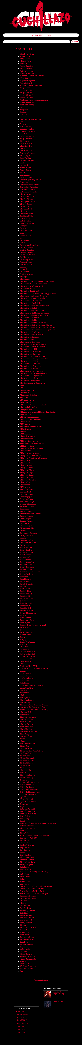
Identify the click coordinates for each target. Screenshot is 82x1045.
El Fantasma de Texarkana (32, 419)
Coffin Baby (25, 218)
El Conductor (26, 402)
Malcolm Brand (27, 700)
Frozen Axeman (27, 516)
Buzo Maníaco (26, 177)
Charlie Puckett (27, 197)
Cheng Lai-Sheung (28, 201)
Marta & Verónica (28, 717)
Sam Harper (25, 881)
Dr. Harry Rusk (26, 259)
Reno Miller (25, 855)
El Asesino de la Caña (29, 308)
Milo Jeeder (25, 768)
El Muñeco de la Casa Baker (32, 448)
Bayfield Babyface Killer (31, 119)
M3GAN (23, 690)
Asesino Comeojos (27, 105)
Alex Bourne (25, 78)
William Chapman (28, 966)
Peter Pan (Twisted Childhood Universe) (38, 823)
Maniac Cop (25, 702)
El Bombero (25, 385)
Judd (22, 630)
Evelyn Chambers (28, 504)
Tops (49, 35)
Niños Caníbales (27, 787)
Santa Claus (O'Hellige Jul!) (32, 891)
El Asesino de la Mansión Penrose (35, 315)
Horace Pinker (26, 569)
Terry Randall (26, 923)
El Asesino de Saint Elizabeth (33, 344)
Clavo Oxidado (26, 214)
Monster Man (26, 770)
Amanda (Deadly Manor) (31, 85)
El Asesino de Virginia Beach (32, 347)
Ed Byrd (23, 269)
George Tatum (26, 521)
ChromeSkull (26, 209)
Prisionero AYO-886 (28, 838)
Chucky (23, 211)
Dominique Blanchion (30, 245)
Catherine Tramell (28, 192)
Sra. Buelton (25, 908)
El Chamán (25, 397)
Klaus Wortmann (27, 642)
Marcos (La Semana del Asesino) (34, 710)
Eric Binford (25, 492)
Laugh (23, 671)
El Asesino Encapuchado (30, 381)
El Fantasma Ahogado (29, 417)
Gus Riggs (24, 545)
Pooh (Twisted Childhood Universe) (36, 835)
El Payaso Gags (26, 472)
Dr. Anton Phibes (27, 255)
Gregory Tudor (26, 540)
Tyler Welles (25, 949)
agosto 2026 (21, 1014)
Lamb (22, 664)
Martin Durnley (27, 724)
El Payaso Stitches (28, 480)
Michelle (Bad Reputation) (31, 751)
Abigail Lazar (26, 61)
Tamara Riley (26, 915)
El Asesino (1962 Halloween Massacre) (37, 281)
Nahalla (23, 780)
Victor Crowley (27, 954)
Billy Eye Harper (27, 136)
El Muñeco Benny (28, 446)
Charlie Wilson (27, 199)
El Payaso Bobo (26, 463)
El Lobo (23, 431)
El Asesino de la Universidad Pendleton (37, 327)
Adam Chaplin (26, 66)
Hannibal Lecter (27, 548)
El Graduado (25, 422)
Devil (22, 243)
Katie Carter (25, 635)
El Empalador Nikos (28, 407)
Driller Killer (26, 264)
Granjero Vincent (28, 535)
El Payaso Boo (26, 465)
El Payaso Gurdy (27, 475)
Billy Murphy (26, 143)
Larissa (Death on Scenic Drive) (34, 668)
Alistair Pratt (26, 83)
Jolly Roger (25, 627)
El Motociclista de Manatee (32, 443)
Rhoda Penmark (27, 857)
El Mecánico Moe (27, 436)
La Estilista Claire (28, 652)
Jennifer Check (27, 606)
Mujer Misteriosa (27, 775)
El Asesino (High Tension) (31, 286)
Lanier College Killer (29, 666)
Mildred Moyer (27, 760)
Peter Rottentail (27, 826)
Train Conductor (27, 937)
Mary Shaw (25, 734)
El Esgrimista (26, 410)
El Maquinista (26, 434)
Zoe (21, 971)
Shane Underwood (28, 898)
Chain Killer (25, 194)
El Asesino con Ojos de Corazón (33, 296)
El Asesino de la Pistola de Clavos (34, 322)
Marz (22, 739)
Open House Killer (28, 802)
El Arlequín (25, 279)
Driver (23, 267)
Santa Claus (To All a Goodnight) (34, 894)
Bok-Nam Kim (26, 151)
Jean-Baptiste (26, 603)
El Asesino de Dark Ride (30, 303)
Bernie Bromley (27, 129)
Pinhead (24, 831)
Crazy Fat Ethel (27, 223)
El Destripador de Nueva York (33, 405)
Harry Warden (26, 552)
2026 (20, 1012)
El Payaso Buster (27, 468)
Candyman (25, 182)
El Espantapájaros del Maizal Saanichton (38, 412)
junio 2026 (21, 1020)
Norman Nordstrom (29, 794)
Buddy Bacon (25, 170)
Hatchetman (25, 555)
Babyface (24, 110)
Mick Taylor (25, 753)
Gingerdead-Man (27, 528)
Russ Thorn (25, 877)
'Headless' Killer (27, 54)
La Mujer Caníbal (27, 654)
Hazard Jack (25, 557)
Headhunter (25, 560)
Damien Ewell (26, 230)
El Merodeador (26, 439)
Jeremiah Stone (27, 610)
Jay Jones (24, 601)
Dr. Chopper (25, 257)
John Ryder (25, 623)
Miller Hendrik (27, 765)
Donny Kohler (26, 247)
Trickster (24, 947)
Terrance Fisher (27, 920)
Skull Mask (25, 901)
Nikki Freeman (27, 785)
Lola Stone (24, 683)
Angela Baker (26, 93)
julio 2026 (21, 1017)
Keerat (23, 637)
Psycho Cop (25, 840)
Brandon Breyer (27, 160)
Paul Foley (25, 819)
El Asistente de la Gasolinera (32, 383)
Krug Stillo (25, 644)
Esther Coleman (27, 499)
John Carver (25, 618)
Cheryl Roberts (26, 204)
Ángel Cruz (25, 88)
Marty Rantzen (27, 727)
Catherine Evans (27, 189)
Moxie (23, 772)
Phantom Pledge (27, 828)
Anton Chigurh (27, 95)
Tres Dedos (24, 942)
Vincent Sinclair (27, 956)
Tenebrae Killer (27, 918)
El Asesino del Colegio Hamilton (34, 359)
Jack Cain (24, 577)
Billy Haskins (26, 139)
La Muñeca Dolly (27, 656)
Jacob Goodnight (27, 593)
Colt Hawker (25, 221)
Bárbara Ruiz (25, 114)
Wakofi (23, 961)
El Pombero (25, 485)
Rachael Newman (28, 845)
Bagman (23, 112)
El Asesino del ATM (28, 349)
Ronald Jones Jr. (27, 869)
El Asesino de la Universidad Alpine (36, 325)
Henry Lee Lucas (27, 567)
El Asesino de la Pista (29, 320)
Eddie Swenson (27, 274)
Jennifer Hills (26, 608)
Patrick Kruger (27, 816)
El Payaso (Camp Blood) (30, 453)
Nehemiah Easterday (29, 782)
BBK (22, 122)
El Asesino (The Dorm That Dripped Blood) (38, 293)
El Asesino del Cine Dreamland (33, 356)
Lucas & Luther (26, 688)
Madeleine (25, 695)
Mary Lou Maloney (28, 731)
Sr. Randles (25, 906)
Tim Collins (25, 930)
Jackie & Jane (26, 589)
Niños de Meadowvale (30, 792)
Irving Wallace (26, 574)
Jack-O (23, 586)
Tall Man (24, 913)
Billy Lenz (24, 141)
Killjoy (23, 639)
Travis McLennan (28, 939)
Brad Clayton (26, 155)
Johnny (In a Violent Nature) (33, 625)
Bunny (23, 172)
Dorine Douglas (27, 250)
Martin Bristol (26, 719)
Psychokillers (37, 35)
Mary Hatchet (26, 729)
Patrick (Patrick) (27, 809)
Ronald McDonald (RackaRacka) (34, 872)
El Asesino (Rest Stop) (29, 291)
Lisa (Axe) (24, 681)
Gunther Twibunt (28, 543)
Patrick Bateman (27, 811)
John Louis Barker (28, 620)
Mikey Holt (25, 756)
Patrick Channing (28, 814)
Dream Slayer (26, 262)
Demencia (24, 240)
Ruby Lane (24, 874)
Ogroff (23, 797)
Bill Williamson (27, 134)
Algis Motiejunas (27, 81)
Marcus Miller (26, 712)
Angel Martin (26, 90)
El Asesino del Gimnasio (30, 366)
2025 (20, 1027)
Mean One (24, 746)
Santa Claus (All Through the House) (36, 886)
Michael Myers (27, 748)
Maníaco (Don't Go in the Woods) (34, 705)
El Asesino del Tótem (29, 378)
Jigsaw (23, 615)
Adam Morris (26, 68)
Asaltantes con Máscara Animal (34, 100)
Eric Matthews (26, 494)
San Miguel (25, 884)
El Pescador (25, 482)
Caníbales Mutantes (29, 187)
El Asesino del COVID (29, 361)
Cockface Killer (27, 216)
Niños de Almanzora (29, 790)
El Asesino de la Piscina (30, 318)
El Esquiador (25, 414)
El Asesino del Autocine (30, 352)
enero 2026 (21, 1023)
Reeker (23, 852)
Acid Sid (23, 64)
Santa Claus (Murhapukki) (32, 889)
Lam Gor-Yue (25, 661)
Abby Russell (25, 59)
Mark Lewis (25, 714)
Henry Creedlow (27, 562)
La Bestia (24, 647)
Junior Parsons (26, 632)
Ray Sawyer (25, 850)
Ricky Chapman (27, 864)
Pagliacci (24, 806)
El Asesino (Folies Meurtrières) (34, 284)
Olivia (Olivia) (26, 799)
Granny (23, 538)
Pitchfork (24, 833)
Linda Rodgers (26, 678)
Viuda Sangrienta (28, 959)
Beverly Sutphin (27, 131)
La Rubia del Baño (28, 659)
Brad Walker (25, 158)
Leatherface (25, 673)
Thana (23, 925)
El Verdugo (25, 487)
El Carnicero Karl (27, 390)
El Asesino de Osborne (29, 337)
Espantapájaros (26, 497)
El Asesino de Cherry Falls (31, 301)
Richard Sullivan (27, 862)
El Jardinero (25, 429)
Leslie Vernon (26, 676)
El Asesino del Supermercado (33, 376)
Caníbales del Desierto (30, 185)
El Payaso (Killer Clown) (30, 456)
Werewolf (24, 964)
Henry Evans (26, 564)
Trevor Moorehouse (29, 944)
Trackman (24, 935)
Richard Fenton (27, 860)
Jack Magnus (25, 579)
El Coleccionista (27, 400)
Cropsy (23, 228)
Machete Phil (26, 693)
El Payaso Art (26, 460)
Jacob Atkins (25, 591)
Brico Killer (25, 165)
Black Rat (24, 148)
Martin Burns (26, 722)
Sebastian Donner (28, 896)
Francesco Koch (27, 506)
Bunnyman (25, 175)
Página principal (41, 980)
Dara (22, 233)
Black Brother (26, 146)
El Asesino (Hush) (27, 289)
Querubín (24, 843)
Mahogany (25, 697)
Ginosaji (23, 531)
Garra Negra (25, 518)
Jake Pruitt (25, 596)
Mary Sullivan (26, 736)
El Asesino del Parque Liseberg (33, 373)
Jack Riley (24, 581)
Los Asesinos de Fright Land (32, 685)
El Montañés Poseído (29, 441)
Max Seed (24, 741)
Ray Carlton (25, 848)
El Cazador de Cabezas (29, 395)
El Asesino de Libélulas (30, 332)
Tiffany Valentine (28, 927)
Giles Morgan (26, 526)
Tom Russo (24, 932)
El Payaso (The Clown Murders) (34, 458)
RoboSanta (24, 867)
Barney (23, 117)
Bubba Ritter (25, 168)
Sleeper (23, 903)
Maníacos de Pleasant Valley (32, 707)
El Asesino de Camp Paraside (32, 298)
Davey (23, 238)
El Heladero (25, 424)
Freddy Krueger (27, 511)
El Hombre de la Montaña (31, 426)
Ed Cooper (24, 272)
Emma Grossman (27, 489)
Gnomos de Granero (28, 533)
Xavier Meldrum (27, 968)
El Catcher (24, 393)
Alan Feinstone (27, 73)
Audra (23, 107)
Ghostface (24, 523)
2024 (20, 1030)
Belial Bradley (26, 126)
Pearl (22, 821)
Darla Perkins (26, 235)
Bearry (23, 124)
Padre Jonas (25, 804)
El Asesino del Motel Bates (31, 371)
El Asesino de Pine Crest (30, 339)
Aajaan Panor (26, 56)
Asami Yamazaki (27, 102)
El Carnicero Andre (28, 388)
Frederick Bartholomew (30, 514)
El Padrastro (25, 451)
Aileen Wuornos (27, 71)
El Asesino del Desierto (30, 364)
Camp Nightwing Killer (30, 180)
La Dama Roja (26, 649)
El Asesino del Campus (30, 354)
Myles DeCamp (26, 777)
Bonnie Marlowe (27, 153)
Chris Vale (24, 206)
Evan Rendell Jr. (27, 501)
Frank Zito (25, 509)
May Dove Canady (28, 743)
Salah (22, 879)
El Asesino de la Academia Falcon (34, 306)
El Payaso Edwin (27, 470)
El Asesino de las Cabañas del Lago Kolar (37, 330)
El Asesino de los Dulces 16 (31, 335)
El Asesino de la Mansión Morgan (35, 313)
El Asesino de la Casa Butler (32, 310)
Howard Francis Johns (30, 572)
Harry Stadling (27, 550)
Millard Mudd (26, 763)
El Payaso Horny (27, 477)
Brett (22, 163)
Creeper (23, 226)
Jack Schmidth (26, 584)
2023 (20, 1033)
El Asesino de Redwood (30, 342)
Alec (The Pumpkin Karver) (32, 76)
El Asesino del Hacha (29, 368)
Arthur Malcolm (27, 97)
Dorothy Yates (26, 252)
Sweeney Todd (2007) (29, 910)
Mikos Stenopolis (27, 758)
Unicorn (24, 952)
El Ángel (24, 277)
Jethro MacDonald (28, 613)
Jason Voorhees (26, 598)
